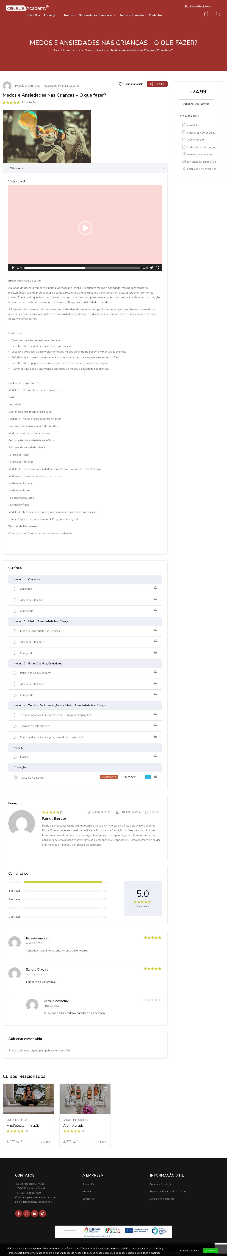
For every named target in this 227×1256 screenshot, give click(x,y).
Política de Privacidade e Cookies (168, 1191)
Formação (51, 15)
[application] (85, 228)
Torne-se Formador (132, 15)
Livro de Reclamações (162, 1198)
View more (168, 1253)
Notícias (69, 15)
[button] (85, 228)
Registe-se (205, 6)
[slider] (82, 268)
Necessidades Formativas (96, 15)
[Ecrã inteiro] (157, 267)
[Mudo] (151, 267)
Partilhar (160, 84)
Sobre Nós (33, 15)
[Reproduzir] (13, 267)
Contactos (155, 15)
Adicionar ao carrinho (196, 104)
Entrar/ (194, 6)
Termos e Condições (161, 1184)
